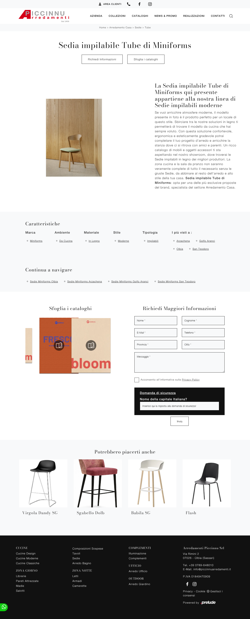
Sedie (138, 27)
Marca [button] (30, 232)
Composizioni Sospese (87, 548)
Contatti (218, 15)
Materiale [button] (91, 232)
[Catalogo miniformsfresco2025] (41, 345)
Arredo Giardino (139, 584)
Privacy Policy (191, 379)
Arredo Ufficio (138, 571)
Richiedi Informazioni (102, 59)
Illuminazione (137, 553)
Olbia (180, 248)
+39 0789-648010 (201, 565)
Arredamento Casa (120, 27)
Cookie (200, 591)
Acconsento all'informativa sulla (170, 379)
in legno (94, 240)
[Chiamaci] (129, 4)
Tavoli (76, 553)
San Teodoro (201, 248)
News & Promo (165, 15)
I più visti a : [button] (182, 232)
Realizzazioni (194, 15)
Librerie (21, 576)
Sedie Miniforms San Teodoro (177, 281)
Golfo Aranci (207, 240)
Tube (148, 27)
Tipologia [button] (150, 232)
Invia (179, 421)
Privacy (188, 591)
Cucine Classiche (27, 563)
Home (102, 27)
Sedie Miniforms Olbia (44, 281)
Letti (75, 576)
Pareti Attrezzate (27, 581)
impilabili (152, 240)
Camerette (79, 585)
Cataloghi (140, 15)
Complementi (137, 558)
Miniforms (36, 240)
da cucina (65, 240)
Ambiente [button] (62, 232)
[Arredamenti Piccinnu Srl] (51, 16)
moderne (123, 240)
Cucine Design (26, 553)
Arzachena (183, 240)
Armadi (77, 581)
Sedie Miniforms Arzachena (84, 281)
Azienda (96, 15)
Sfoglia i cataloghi (146, 59)
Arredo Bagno (81, 563)
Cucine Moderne (27, 558)
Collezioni (117, 15)
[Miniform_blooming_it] (73, 345)
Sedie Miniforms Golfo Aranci (129, 281)
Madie (20, 585)
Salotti (20, 590)
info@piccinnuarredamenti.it (212, 569)
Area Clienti (112, 4)
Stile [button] (117, 232)
